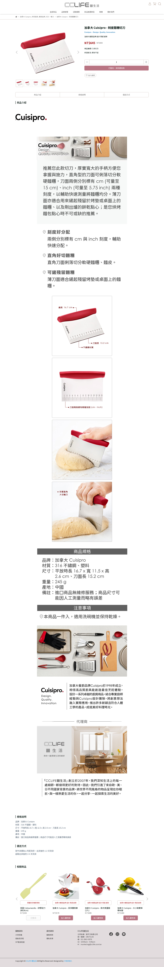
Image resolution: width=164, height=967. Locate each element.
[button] (78, 52)
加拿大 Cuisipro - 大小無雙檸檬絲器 (130, 909)
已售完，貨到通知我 (116, 68)
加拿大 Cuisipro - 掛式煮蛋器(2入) (97, 909)
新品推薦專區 (89, 12)
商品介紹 (37, 94)
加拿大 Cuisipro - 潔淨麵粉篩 (65, 908)
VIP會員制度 (20, 942)
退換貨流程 (19, 938)
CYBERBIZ (68, 961)
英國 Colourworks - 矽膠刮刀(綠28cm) (32, 909)
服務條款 (49, 935)
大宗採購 (18, 935)
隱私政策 (49, 938)
